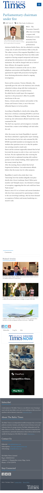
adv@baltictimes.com (16, 449)
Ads (21, 330)
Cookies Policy (18, 482)
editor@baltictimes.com (14, 444)
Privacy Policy (26, 482)
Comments (8, 252)
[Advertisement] (21, 226)
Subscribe (6, 330)
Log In (15, 330)
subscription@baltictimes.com (18, 447)
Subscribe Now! (27, 412)
